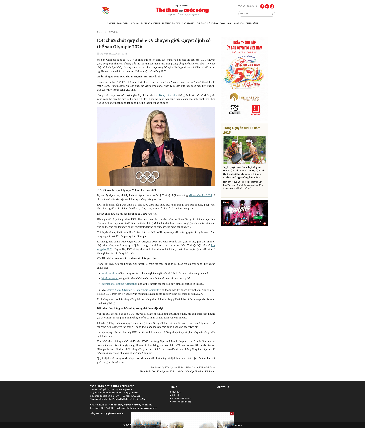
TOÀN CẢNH (122, 23)
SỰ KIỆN (111, 23)
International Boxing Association (119, 283)
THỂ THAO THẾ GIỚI (171, 23)
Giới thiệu (176, 392)
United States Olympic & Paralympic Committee (134, 289)
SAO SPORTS (188, 23)
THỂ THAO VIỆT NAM (150, 23)
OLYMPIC (134, 23)
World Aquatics (110, 278)
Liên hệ (175, 395)
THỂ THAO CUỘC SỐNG (207, 23)
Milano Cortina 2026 (200, 195)
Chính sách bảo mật (181, 398)
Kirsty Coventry (168, 95)
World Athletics (110, 273)
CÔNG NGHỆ (225, 23)
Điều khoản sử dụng (181, 401)
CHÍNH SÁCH (252, 23)
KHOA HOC (239, 23)
